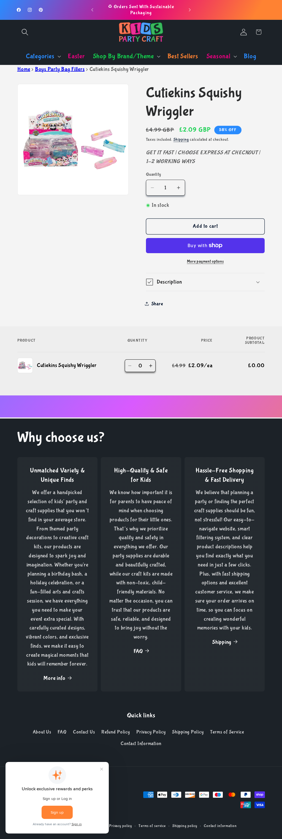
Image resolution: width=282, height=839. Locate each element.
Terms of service (152, 826)
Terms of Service (227, 732)
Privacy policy (120, 826)
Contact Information (141, 743)
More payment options (205, 261)
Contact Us (84, 732)
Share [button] (157, 304)
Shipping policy (184, 826)
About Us (42, 732)
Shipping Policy (188, 732)
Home (23, 69)
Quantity (153, 174)
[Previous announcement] (92, 10)
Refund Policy (115, 732)
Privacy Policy (151, 732)
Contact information (220, 826)
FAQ (138, 651)
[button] (24, 32)
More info (55, 678)
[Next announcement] (190, 10)
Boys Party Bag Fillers (60, 69)
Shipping (181, 139)
